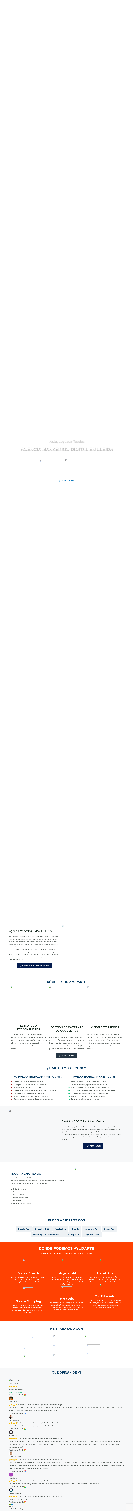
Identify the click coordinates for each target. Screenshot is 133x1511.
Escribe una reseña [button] (15, 1392)
